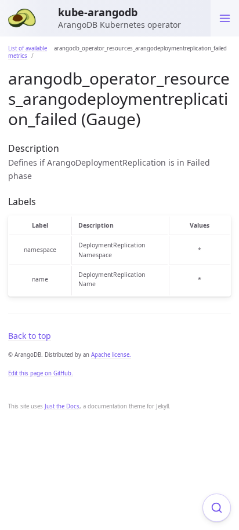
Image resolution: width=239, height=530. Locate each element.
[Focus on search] (216, 508)
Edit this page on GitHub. (40, 373)
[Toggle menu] (225, 18)
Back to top (29, 335)
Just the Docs (62, 406)
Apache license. (111, 355)
